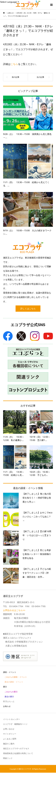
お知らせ (7, 706)
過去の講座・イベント (14, 682)
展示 (5, 687)
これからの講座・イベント (16, 677)
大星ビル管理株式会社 (16, 646)
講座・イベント (9, 672)
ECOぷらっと (9, 701)
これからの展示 (11, 692)
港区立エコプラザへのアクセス (16, 748)
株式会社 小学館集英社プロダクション (24, 641)
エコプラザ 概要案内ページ (15, 724)
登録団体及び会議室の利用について (18, 753)
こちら (14, 64)
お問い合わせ (8, 729)
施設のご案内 (8, 744)
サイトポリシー (9, 734)
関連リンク (7, 758)
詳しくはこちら (28, 308)
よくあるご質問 (9, 739)
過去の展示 (9, 697)
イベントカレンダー (11, 719)
